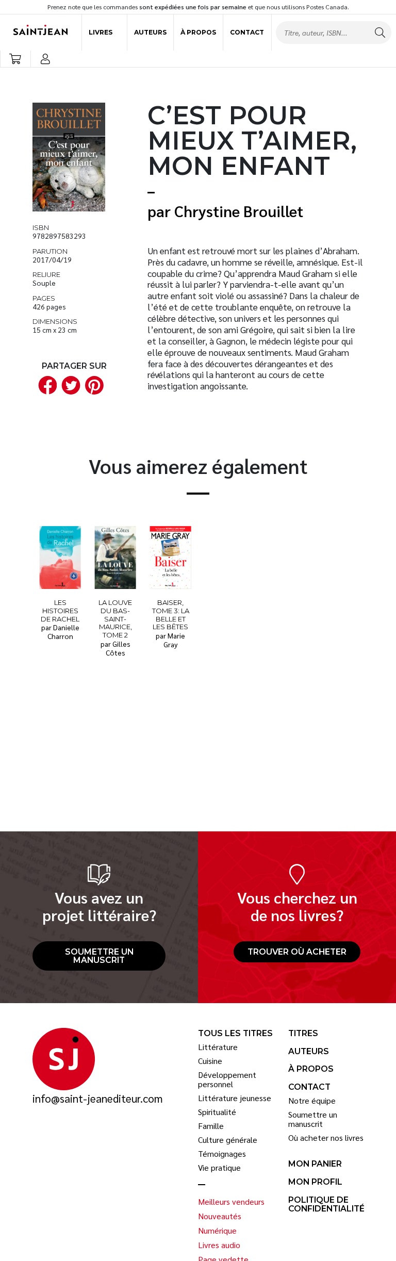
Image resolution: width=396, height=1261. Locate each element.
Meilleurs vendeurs (231, 1201)
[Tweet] (69, 384)
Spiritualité (217, 1112)
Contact (247, 32)
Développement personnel (227, 1079)
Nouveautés (219, 1216)
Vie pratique (219, 1167)
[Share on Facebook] (45, 384)
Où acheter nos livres (326, 1137)
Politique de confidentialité (326, 1205)
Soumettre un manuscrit (99, 956)
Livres (100, 32)
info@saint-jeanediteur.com (97, 1098)
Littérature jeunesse (234, 1098)
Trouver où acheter (297, 952)
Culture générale (227, 1139)
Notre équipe (312, 1100)
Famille (211, 1126)
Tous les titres (235, 1033)
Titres (303, 1033)
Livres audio (219, 1245)
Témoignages (222, 1153)
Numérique (217, 1230)
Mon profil (315, 1182)
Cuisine (210, 1061)
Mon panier (315, 1164)
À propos (198, 32)
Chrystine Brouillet (238, 211)
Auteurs (150, 32)
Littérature (218, 1047)
